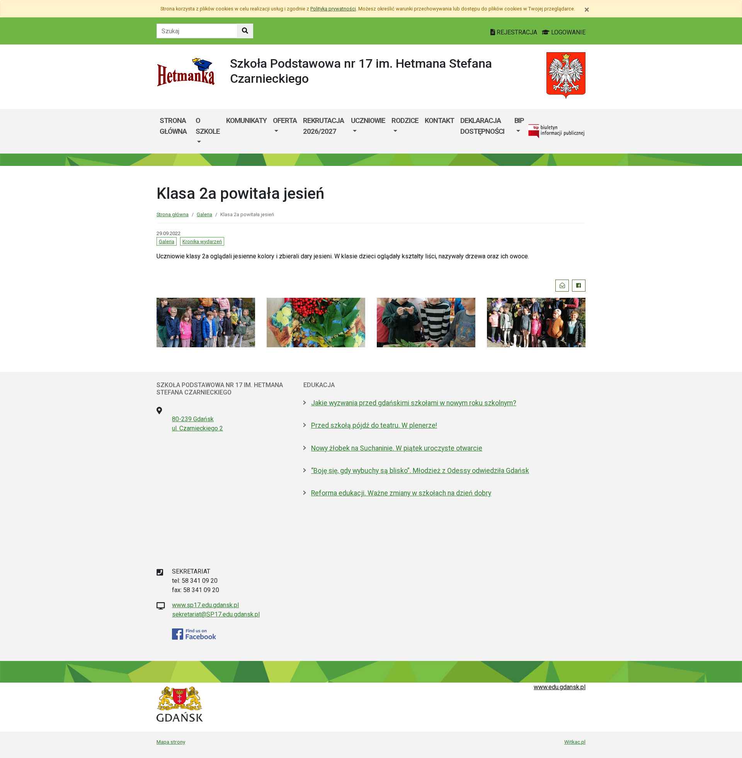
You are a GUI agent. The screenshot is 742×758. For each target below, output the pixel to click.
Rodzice (405, 120)
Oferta (285, 120)
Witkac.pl (574, 742)
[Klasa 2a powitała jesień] (206, 322)
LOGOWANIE (567, 32)
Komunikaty (246, 120)
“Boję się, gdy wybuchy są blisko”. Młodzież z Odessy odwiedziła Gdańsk (420, 471)
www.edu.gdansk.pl (559, 687)
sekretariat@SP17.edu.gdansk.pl (216, 614)
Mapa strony (171, 742)
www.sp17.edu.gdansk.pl (205, 605)
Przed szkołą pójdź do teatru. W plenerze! (374, 425)
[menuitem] (207, 131)
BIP (519, 120)
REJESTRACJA (517, 32)
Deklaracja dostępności (482, 125)
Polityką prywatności (333, 9)
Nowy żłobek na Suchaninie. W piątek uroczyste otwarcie (396, 448)
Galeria (204, 214)
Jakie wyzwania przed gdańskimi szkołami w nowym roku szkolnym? (413, 403)
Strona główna (173, 125)
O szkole (208, 125)
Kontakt (439, 120)
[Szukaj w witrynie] (245, 31)
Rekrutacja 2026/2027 (323, 125)
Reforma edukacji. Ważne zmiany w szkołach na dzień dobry (401, 493)
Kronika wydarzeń (202, 241)
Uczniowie (368, 120)
